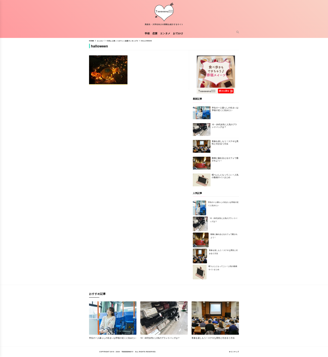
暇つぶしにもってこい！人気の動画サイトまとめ (225, 176)
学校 (147, 33)
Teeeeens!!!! (127, 351)
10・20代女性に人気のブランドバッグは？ (224, 126)
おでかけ (178, 33)
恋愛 (155, 33)
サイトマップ (234, 351)
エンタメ (165, 33)
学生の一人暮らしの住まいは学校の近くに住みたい (225, 109)
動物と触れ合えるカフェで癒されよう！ (225, 159)
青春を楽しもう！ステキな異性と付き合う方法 (225, 142)
